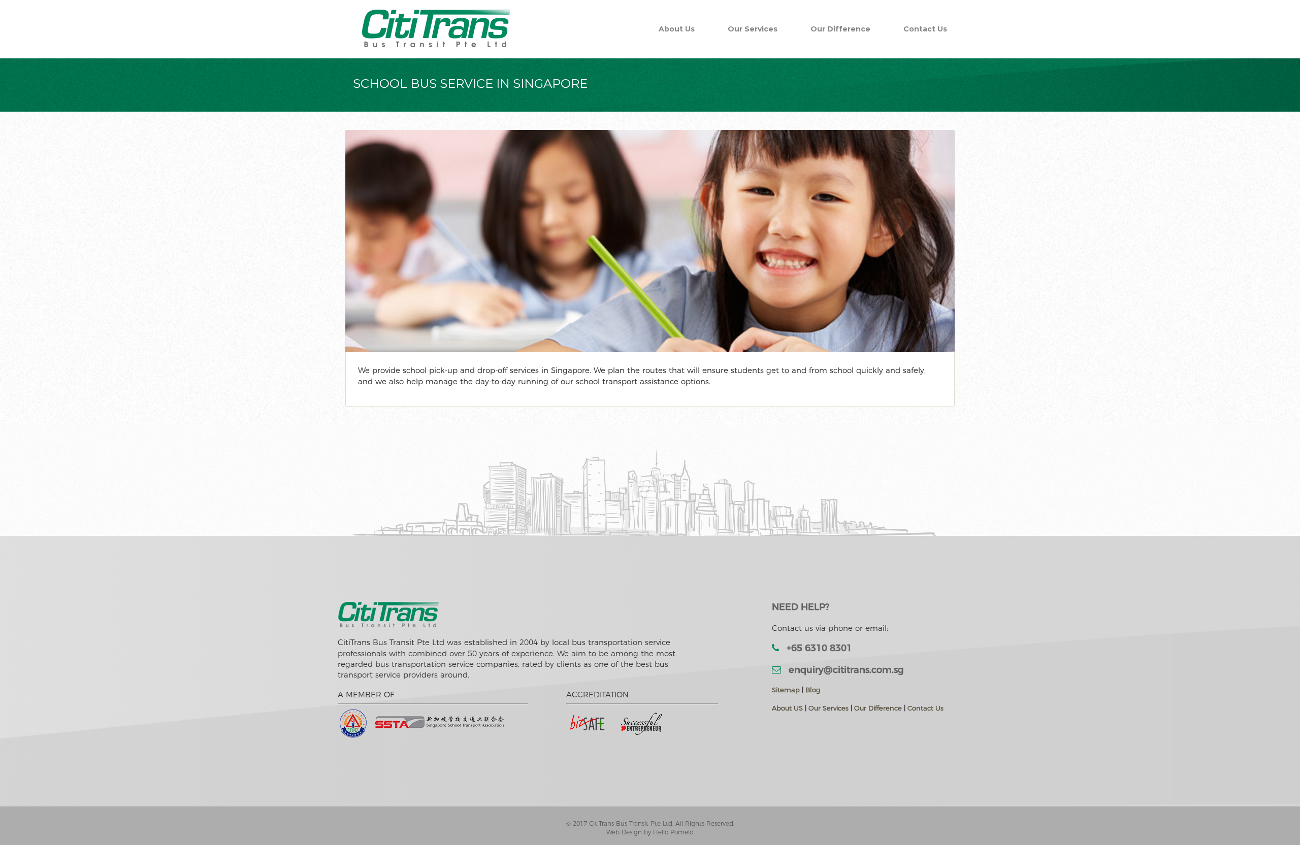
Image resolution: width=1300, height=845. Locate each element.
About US (787, 708)
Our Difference (840, 28)
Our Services (752, 28)
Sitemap (786, 690)
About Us (677, 28)
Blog (812, 690)
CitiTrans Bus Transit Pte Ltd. (632, 823)
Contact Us (925, 28)
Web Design (625, 832)
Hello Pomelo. (673, 832)
